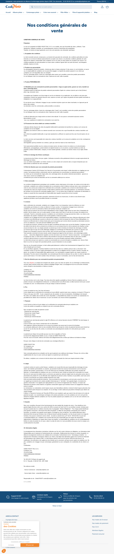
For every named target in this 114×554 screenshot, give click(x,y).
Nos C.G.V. (95, 527)
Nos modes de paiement (100, 523)
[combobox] (60, 7)
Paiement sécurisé (98, 534)
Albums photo (17, 12)
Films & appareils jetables (81, 12)
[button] (107, 7)
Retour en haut (57, 506)
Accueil (8, 12)
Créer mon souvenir (49, 12)
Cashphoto (12, 547)
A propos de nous (11, 520)
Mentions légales (97, 530)
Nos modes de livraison (100, 520)
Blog (95, 12)
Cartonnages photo (32, 12)
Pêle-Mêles (64, 12)
